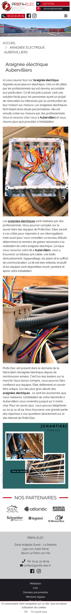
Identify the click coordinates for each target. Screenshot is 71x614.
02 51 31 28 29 (40, 561)
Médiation (35, 583)
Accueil (9, 43)
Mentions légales (35, 596)
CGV (35, 587)
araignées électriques (21, 221)
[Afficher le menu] (66, 16)
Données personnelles (35, 592)
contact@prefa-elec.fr (37, 565)
